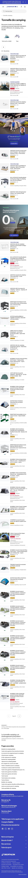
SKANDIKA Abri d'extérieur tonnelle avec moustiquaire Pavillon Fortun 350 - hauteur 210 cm (18, 431)
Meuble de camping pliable (8, 749)
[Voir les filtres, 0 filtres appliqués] (3, 47)
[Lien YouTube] (9, 829)
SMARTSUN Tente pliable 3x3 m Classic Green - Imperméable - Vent (18, 416)
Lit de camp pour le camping (8, 757)
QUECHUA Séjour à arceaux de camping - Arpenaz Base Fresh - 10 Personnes (18, 70)
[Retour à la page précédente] (8, 716)
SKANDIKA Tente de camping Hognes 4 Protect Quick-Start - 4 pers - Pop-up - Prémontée (18, 489)
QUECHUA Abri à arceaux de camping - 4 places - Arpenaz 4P (18, 289)
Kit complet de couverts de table (9, 763)
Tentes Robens (5, 780)
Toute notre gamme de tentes (9, 773)
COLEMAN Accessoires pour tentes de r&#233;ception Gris (18, 520)
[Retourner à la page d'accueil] (12, 7)
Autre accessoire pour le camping (10, 786)
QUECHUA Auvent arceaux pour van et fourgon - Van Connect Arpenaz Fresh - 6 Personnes (18, 152)
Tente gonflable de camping (8, 788)
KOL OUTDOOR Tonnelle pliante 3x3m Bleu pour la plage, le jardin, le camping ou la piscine (18, 258)
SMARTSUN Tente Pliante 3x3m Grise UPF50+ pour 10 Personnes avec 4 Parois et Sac (18, 303)
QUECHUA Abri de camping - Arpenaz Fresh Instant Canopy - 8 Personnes (18, 245)
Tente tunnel (4, 776)
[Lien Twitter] (6, 829)
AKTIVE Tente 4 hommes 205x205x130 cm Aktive (16, 401)
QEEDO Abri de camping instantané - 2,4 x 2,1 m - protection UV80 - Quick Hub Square (17, 333)
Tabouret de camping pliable (8, 761)
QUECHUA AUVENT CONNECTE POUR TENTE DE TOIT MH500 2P (18, 84)
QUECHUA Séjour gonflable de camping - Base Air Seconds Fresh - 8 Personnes (18, 167)
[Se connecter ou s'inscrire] (21, 6)
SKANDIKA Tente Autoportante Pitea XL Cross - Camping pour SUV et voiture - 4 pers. (18, 461)
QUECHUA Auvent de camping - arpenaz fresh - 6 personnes (18, 102)
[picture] (4, 57)
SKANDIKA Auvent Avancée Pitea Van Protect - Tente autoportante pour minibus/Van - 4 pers (18, 551)
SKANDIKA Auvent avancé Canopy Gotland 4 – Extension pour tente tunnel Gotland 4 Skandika (18, 652)
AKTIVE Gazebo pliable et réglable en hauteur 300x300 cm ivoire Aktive (18, 318)
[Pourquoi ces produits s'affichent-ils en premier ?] (2, 51)
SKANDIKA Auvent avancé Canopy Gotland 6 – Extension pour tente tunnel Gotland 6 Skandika (18, 593)
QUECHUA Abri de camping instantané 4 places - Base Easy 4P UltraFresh (18, 347)
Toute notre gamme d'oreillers (9, 771)
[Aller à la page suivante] (19, 716)
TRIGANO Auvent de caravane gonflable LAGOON (18, 565)
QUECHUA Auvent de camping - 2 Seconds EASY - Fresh (18, 275)
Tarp (17, 41)
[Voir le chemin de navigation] (2, 15)
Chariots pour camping (7, 755)
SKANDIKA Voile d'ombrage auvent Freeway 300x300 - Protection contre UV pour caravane (17, 388)
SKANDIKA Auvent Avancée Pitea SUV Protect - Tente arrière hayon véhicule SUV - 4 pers (18, 360)
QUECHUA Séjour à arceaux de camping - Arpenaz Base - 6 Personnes (18, 57)
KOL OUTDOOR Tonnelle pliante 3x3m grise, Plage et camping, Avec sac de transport (18, 179)
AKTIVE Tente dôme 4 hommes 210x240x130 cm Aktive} (18, 578)
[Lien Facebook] (2, 829)
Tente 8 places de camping (8, 778)
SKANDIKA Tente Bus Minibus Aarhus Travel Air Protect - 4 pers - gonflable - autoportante (18, 682)
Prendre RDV (14, 143)
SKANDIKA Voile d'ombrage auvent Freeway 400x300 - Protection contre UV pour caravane (17, 695)
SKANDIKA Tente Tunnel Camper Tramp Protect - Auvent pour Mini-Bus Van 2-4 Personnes (18, 508)
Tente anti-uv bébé (6, 41)
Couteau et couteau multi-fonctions (10, 767)
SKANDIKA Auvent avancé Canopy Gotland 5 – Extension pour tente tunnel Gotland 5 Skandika (18, 623)
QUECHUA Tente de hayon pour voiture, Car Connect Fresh (18, 192)
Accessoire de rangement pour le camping (12, 753)
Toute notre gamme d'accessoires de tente (12, 751)
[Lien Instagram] (12, 829)
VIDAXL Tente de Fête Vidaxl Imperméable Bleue (17, 534)
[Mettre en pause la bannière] (23, 2)
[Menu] (3, 6)
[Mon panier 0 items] (25, 6)
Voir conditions (14, 235)
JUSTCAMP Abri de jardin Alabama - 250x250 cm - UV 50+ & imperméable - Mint (18, 374)
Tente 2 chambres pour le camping (10, 765)
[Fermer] (25, 2)
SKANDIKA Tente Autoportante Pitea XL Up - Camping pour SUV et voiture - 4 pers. (18, 474)
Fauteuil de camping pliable (8, 759)
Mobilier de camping (6, 782)
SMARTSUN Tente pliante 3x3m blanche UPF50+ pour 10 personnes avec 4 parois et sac (18, 446)
